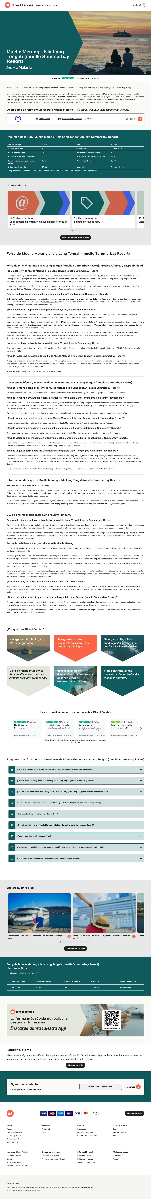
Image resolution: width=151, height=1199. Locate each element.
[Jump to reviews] (75, 78)
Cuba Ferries (117, 1156)
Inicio (9, 88)
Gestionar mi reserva (85, 1132)
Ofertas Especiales (14, 1139)
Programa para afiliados (51, 1156)
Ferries (115, 1159)
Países (9, 1129)
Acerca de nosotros (14, 1156)
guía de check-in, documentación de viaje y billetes (45, 504)
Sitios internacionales (14, 1162)
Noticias (10, 1159)
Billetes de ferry (12, 1142)
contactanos (88, 1187)
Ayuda (115, 1136)
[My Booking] (132, 5)
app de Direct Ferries (103, 559)
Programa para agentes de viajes (54, 1159)
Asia (17, 88)
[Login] (136, 5)
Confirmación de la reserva (87, 1136)
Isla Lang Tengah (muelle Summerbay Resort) (55, 88)
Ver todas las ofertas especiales (75, 237)
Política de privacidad (85, 1159)
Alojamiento (46, 1129)
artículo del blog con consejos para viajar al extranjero (101, 504)
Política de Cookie (84, 1156)
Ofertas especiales (50, 302)
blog (59, 371)
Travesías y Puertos (14, 1136)
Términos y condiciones (86, 1162)
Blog (114, 1129)
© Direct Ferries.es (13, 1183)
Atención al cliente (119, 1132)
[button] (76, 770)
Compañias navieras (14, 1132)
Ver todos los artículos (75, 949)
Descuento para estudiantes (17, 1166)
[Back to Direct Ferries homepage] (19, 5)
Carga (44, 1132)
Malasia (27, 88)
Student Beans (31, 325)
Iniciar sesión (82, 1129)
